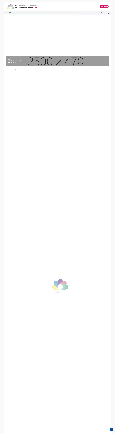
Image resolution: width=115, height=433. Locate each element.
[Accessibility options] (111, 429)
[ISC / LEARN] (21, 6)
